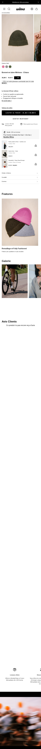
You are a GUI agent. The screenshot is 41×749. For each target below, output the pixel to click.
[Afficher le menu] (4, 8)
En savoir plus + (7, 101)
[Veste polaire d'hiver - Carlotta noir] (4, 145)
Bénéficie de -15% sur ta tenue (20, 2)
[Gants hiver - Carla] (4, 154)
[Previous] (3, 2)
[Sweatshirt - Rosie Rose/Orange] (4, 163)
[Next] (38, 2)
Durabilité (4, 177)
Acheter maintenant (20, 119)
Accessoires (6, 12)
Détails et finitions (6, 173)
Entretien (4, 181)
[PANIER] (36, 8)
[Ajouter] (36, 145)
